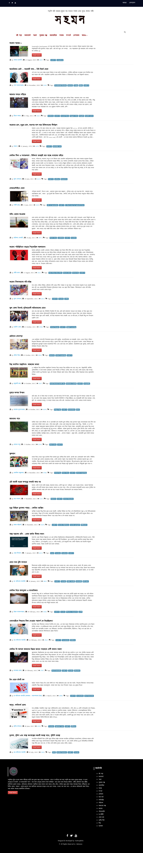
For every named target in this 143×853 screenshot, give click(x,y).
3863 (44, 581)
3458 (44, 612)
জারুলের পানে (14, 418)
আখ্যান (100, 808)
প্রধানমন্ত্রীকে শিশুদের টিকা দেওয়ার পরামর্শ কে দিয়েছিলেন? (31, 621)
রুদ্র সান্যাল (17, 499)
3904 (39, 355)
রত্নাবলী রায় (17, 383)
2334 (39, 444)
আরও (84, 35)
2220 (37, 205)
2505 (42, 752)
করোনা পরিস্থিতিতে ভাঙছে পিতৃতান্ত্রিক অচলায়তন (27, 247)
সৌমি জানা (17, 273)
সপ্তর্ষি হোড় (17, 205)
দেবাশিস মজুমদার (19, 473)
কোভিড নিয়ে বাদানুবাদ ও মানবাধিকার (23, 590)
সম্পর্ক (68, 35)
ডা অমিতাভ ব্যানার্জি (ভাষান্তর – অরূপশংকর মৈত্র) (28, 696)
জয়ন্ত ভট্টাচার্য (17, 525)
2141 (41, 499)
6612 (40, 553)
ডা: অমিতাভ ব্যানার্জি (19, 581)
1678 (36, 146)
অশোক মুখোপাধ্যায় (19, 409)
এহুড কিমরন (17, 553)
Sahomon (79, 844)
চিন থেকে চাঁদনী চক (16, 679)
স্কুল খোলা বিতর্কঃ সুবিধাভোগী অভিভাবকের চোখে (27, 308)
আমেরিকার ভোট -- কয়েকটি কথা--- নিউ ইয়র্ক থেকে (28, 69)
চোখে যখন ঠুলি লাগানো (18, 562)
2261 (42, 299)
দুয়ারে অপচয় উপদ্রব (16, 392)
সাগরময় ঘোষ (17, 670)
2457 (40, 60)
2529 (42, 525)
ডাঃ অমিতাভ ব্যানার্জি (19, 640)
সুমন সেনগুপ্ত (17, 179)
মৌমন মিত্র (17, 355)
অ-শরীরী (100, 814)
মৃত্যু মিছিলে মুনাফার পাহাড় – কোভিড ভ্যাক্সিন (26, 508)
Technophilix (79, 841)
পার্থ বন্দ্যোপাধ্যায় (18, 85)
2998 (40, 327)
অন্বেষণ (100, 826)
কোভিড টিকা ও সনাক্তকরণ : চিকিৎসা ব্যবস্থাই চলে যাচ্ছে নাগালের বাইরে (36, 155)
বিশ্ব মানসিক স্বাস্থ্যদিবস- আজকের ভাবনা (24, 364)
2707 (42, 670)
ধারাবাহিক (53, 35)
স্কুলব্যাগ (12, 453)
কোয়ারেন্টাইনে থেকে (16, 188)
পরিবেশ (100, 803)
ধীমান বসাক (17, 116)
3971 (40, 238)
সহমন (15, 146)
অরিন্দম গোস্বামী (18, 238)
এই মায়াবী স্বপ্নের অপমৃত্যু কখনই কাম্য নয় (25, 482)
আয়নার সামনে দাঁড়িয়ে (17, 94)
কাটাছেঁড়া (101, 800)
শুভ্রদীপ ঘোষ (17, 327)
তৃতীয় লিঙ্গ (101, 820)
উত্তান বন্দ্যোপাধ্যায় (19, 612)
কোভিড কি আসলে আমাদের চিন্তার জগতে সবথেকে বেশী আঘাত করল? (35, 649)
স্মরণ (35, 35)
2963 (46, 640)
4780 (44, 473)
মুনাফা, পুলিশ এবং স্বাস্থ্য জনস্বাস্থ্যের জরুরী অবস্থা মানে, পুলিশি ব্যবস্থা (34, 735)
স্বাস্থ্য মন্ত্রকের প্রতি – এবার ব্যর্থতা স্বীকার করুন (26, 534)
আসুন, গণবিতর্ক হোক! (17, 705)
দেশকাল (76, 35)
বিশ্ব (99, 823)
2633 (38, 179)
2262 (38, 116)
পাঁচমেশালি (101, 811)
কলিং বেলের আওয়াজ (17, 214)
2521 (39, 273)
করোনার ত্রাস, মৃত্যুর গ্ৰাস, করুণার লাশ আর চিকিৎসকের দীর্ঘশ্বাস (33, 125)
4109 (44, 409)
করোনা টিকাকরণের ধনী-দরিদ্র (20, 282)
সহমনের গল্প (102, 806)
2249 (44, 85)
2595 (38, 726)
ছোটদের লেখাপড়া (16, 336)
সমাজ (61, 35)
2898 (60, 696)
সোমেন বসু (17, 444)
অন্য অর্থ (100, 797)
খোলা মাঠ (101, 817)
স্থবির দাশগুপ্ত (17, 726)
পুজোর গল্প (43, 35)
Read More (12, 792)
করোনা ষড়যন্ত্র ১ (15, 43)
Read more (36, 55)
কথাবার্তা (27, 35)
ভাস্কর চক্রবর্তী (18, 60)
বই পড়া (19, 35)
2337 (40, 383)
